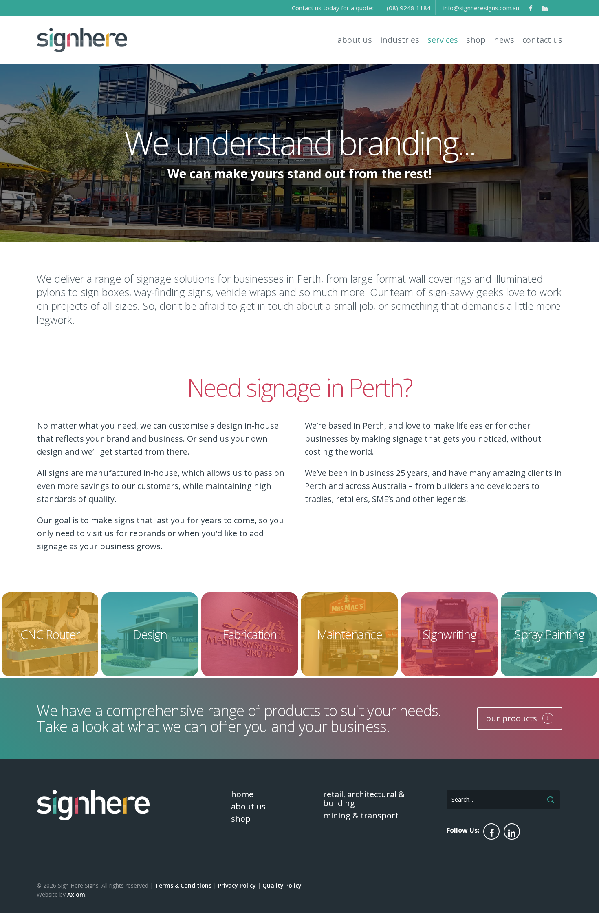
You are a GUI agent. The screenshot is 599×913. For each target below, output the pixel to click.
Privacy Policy (237, 885)
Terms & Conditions (183, 885)
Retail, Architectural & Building (364, 799)
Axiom (76, 894)
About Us (248, 806)
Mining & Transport (361, 815)
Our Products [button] (511, 718)
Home (242, 794)
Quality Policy (282, 885)
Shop (241, 818)
